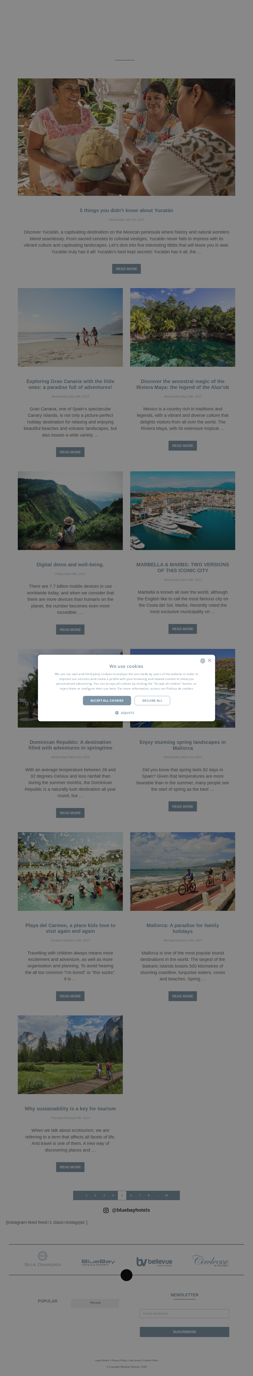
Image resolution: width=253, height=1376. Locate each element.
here (112, 688)
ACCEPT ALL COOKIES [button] (107, 700)
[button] (126, 712)
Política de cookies (180, 688)
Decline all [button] (152, 700)
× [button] (209, 660)
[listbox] (202, 660)
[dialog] (126, 688)
